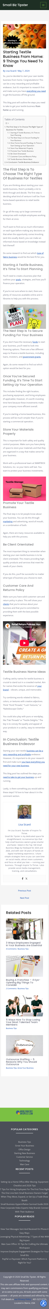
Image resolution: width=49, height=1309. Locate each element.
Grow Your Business (26, 1068)
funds (35, 342)
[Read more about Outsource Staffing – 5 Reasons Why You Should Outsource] (24, 1045)
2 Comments (11, 988)
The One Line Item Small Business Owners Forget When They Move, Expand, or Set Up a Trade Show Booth (24, 1197)
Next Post (24, 897)
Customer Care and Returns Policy (23, 156)
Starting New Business (24, 1153)
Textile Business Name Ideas (21, 159)
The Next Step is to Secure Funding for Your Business (24, 139)
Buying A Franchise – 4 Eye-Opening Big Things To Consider (23, 982)
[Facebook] (22, 878)
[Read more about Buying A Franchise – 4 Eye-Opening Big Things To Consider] (24, 966)
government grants (32, 356)
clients (6, 604)
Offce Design (24, 1149)
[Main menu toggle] (43, 5)
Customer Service (24, 1156)
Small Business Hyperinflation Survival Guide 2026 (24, 1204)
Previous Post (24, 890)
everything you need (36, 91)
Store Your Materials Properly (21, 148)
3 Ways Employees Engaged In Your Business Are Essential (24, 944)
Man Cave (24, 1164)
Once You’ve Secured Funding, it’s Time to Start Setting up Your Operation (26, 144)
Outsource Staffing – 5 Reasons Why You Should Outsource (21, 1062)
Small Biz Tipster (15, 5)
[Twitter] (26, 878)
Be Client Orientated (18, 154)
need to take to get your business (18, 777)
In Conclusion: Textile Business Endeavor (22, 162)
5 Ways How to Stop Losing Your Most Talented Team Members (23, 1022)
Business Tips (23, 949)
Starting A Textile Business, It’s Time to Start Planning (25, 133)
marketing (8, 521)
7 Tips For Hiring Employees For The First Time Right (24, 1189)
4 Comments (11, 949)
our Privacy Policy (22, 1299)
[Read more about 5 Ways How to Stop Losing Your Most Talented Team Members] (24, 1005)
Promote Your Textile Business (21, 151)
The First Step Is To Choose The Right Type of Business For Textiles (24, 128)
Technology (24, 1160)
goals (18, 279)
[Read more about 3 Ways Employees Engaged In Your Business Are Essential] (24, 928)
